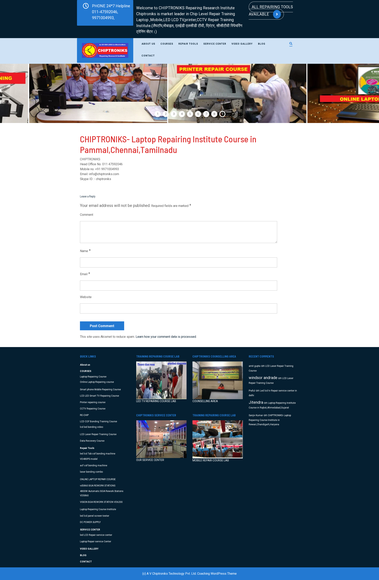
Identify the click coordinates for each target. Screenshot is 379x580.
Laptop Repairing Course (93, 376)
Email (85, 273)
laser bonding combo (91, 471)
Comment (86, 215)
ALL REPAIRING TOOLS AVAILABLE (271, 11)
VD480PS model (89, 459)
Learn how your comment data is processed (166, 337)
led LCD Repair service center (96, 535)
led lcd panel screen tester (94, 515)
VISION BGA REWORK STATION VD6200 (101, 502)
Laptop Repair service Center (95, 541)
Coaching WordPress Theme (217, 573)
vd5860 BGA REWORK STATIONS (97, 485)
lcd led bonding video (91, 427)
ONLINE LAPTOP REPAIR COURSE (98, 479)
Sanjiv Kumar (256, 415)
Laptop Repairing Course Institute (98, 509)
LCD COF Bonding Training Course (98, 421)
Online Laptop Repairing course (97, 382)
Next (364, 93)
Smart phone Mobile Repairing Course (100, 389)
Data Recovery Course (92, 440)
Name (85, 250)
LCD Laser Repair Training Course (98, 434)
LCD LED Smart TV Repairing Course (99, 395)
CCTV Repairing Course (92, 408)
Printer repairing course (92, 402)
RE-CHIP (84, 415)
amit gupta (254, 366)
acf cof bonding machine (93, 465)
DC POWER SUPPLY (90, 522)
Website (86, 297)
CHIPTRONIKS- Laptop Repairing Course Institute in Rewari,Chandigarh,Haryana (270, 420)
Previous (14, 93)
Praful (252, 390)
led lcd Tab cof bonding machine (97, 453)
